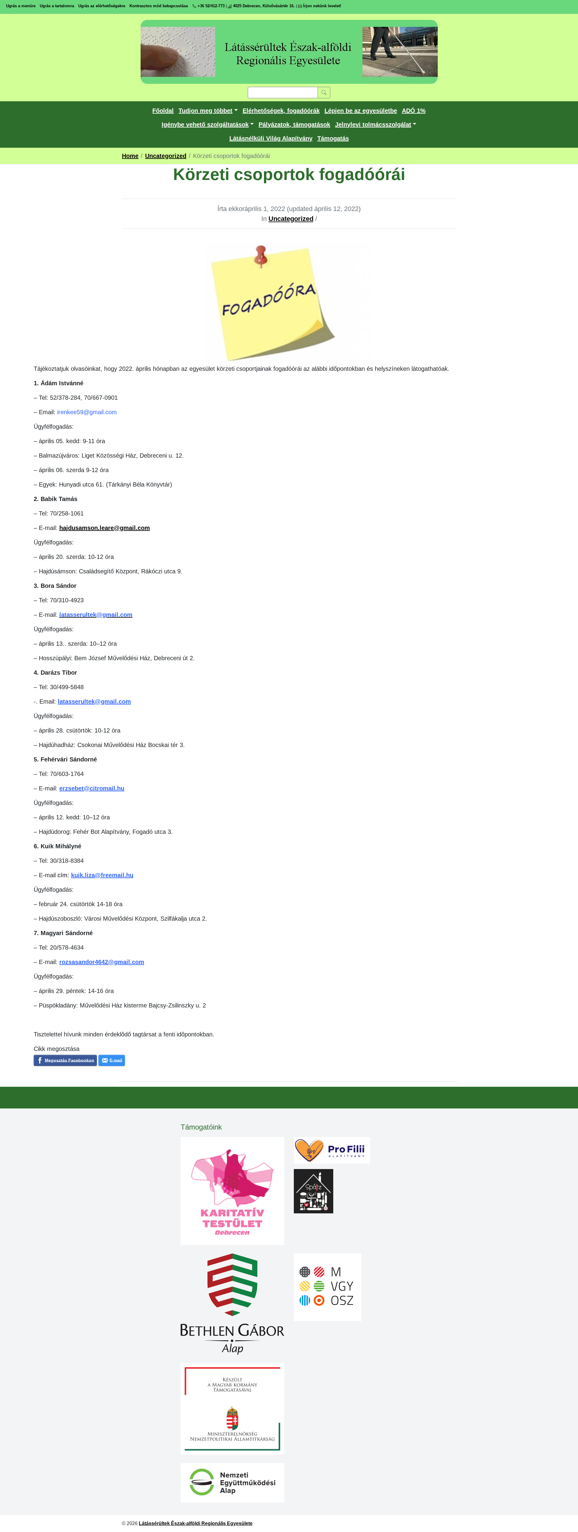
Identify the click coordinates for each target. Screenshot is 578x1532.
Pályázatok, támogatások (294, 124)
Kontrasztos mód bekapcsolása (158, 6)
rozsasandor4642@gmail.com (101, 962)
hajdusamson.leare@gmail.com (104, 528)
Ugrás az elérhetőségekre (101, 6)
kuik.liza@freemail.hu (102, 875)
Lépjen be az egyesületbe (361, 110)
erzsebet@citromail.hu (91, 788)
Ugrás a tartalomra (57, 6)
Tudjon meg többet (205, 110)
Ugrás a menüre (21, 6)
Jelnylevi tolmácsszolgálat (373, 124)
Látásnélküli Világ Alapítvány (270, 138)
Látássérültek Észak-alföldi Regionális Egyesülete (196, 1523)
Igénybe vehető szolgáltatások (205, 124)
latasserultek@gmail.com (94, 701)
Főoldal (163, 110)
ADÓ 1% (414, 110)
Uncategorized (291, 218)
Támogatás (333, 138)
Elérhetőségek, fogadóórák (281, 110)
